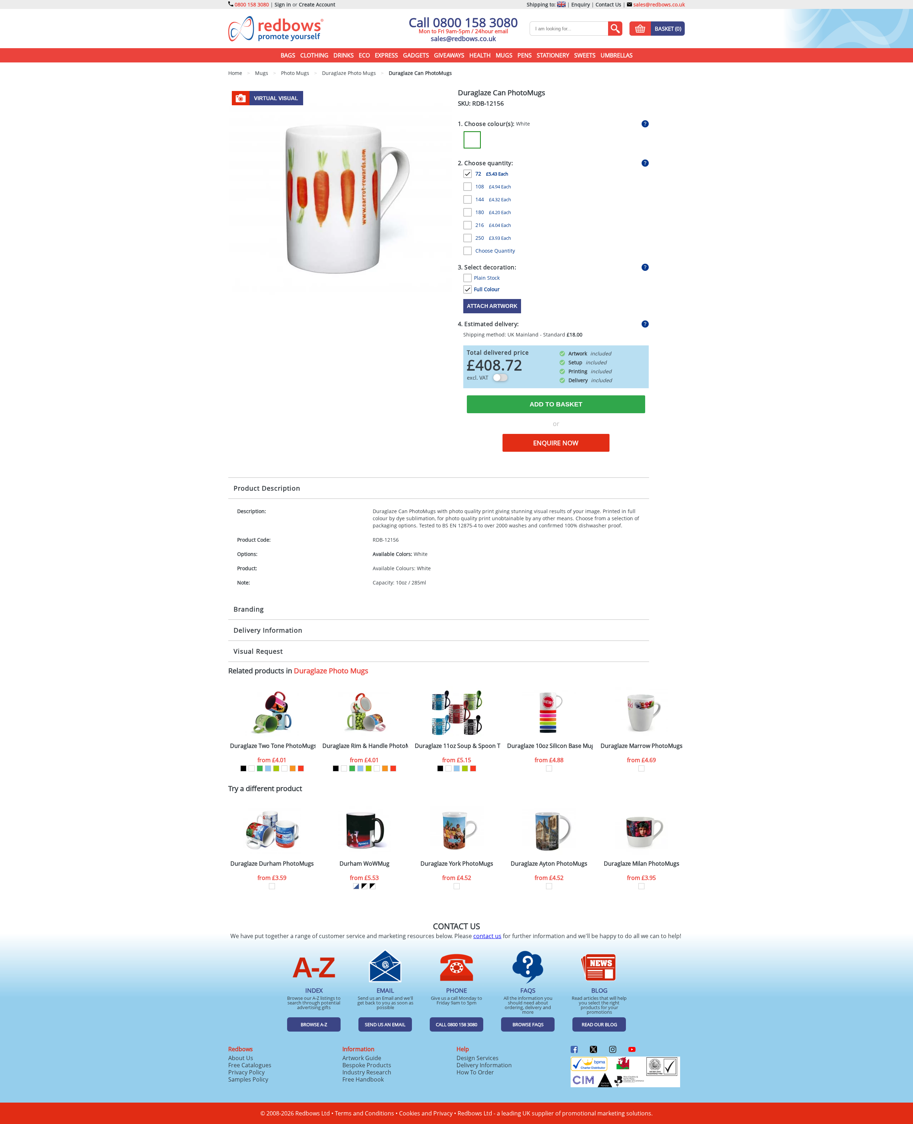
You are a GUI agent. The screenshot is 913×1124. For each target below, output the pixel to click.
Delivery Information (268, 630)
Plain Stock (487, 277)
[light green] (276, 768)
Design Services (477, 1058)
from (271, 760)
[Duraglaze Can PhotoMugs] (340, 200)
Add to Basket (556, 404)
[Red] (301, 768)
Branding (249, 609)
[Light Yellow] (284, 768)
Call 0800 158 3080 (463, 22)
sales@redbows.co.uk (658, 4)
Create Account (317, 4)
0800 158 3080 (251, 4)
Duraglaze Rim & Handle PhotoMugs (365, 746)
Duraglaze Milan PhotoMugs (641, 863)
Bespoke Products (366, 1065)
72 (491, 173)
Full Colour (487, 289)
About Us (240, 1058)
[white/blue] (356, 886)
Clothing (314, 55)
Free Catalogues (249, 1065)
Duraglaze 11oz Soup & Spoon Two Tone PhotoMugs (457, 746)
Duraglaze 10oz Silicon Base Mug (550, 746)
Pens (524, 55)
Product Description (267, 488)
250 (493, 237)
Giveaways (449, 55)
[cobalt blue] (252, 768)
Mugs (504, 55)
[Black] (243, 768)
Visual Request (258, 651)
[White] (472, 140)
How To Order (475, 1072)
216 (493, 225)
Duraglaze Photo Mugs (331, 670)
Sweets (585, 55)
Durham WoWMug (364, 863)
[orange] (293, 768)
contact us (487, 936)
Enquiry (580, 4)
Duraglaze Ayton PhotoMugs (549, 863)
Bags (288, 55)
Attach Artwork (492, 306)
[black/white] (364, 886)
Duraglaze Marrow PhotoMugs (642, 746)
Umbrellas (617, 55)
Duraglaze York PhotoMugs (456, 863)
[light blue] (268, 768)
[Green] (260, 768)
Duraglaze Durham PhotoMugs (272, 863)
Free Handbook (363, 1079)
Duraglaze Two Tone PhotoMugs (273, 746)
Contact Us (608, 4)
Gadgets (416, 55)
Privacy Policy (246, 1072)
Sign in (283, 4)
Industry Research (366, 1072)
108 (493, 186)
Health (480, 55)
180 (493, 212)
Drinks (343, 55)
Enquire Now (555, 443)
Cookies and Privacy (426, 1113)
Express (386, 55)
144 (493, 199)
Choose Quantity (495, 250)
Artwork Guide (361, 1058)
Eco (364, 55)
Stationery (553, 55)
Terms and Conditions (364, 1113)
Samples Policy (248, 1079)
